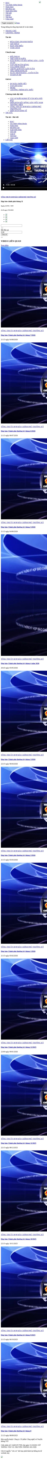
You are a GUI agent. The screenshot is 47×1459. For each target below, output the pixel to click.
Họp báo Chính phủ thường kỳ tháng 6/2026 (18, 431)
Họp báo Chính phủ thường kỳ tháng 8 (16, 1431)
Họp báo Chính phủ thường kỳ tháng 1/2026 (18, 951)
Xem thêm (4, 245)
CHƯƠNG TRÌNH (12, 33)
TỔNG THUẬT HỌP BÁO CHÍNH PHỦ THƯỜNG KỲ (18, 197)
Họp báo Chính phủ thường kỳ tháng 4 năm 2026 (20, 663)
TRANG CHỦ (10, 31)
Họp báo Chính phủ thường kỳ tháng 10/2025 (18, 1239)
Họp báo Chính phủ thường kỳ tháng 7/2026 (18, 335)
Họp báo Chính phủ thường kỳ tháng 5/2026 (18, 527)
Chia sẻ (4, 234)
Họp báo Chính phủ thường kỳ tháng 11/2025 (18, 1143)
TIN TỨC (9, 113)
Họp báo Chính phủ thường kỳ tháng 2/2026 (18, 855)
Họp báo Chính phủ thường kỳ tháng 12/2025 (18, 1047)
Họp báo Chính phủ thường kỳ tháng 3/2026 (18, 759)
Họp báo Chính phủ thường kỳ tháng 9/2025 (18, 1335)
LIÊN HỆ (9, 140)
